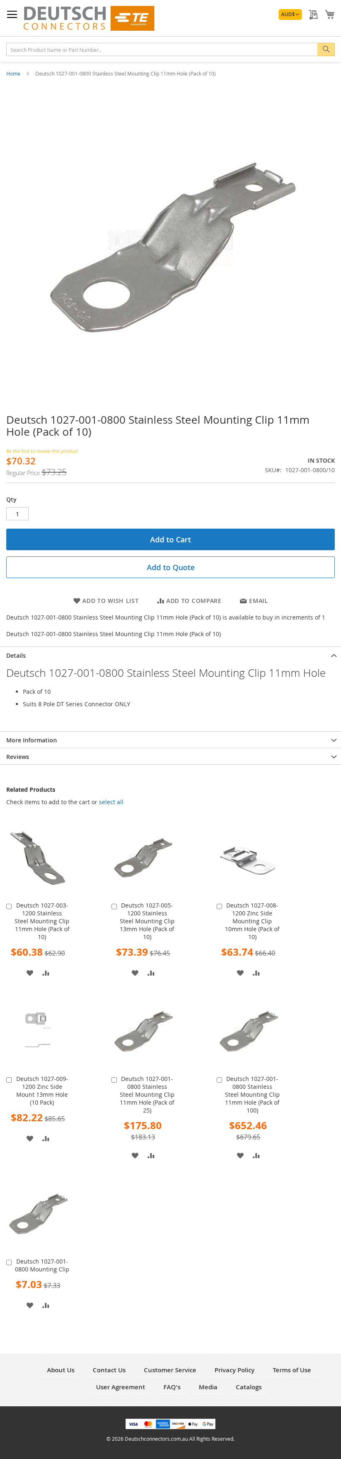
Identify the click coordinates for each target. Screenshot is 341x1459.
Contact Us (109, 1370)
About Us (60, 1370)
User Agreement (120, 1387)
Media (208, 1387)
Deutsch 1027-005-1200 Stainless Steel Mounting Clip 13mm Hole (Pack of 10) (147, 921)
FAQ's (171, 1387)
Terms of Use (292, 1370)
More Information (31, 740)
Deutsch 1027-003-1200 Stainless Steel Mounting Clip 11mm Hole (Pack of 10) (42, 921)
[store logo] (88, 18)
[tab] (170, 655)
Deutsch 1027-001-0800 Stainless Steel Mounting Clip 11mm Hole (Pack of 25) (147, 1094)
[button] (290, 14)
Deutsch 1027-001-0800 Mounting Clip (42, 1265)
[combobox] (170, 49)
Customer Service (170, 1370)
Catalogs (249, 1387)
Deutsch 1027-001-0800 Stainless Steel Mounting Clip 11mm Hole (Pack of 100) (252, 1094)
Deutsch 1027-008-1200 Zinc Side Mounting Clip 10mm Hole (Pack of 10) (252, 921)
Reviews (17, 757)
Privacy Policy (235, 1370)
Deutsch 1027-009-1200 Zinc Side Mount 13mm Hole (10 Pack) (42, 1090)
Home (14, 73)
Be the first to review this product (42, 451)
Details (16, 655)
